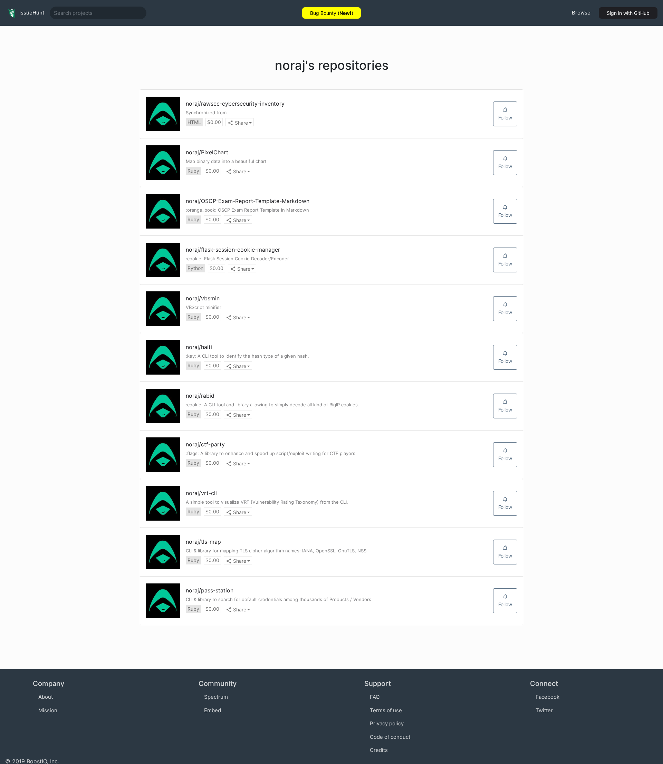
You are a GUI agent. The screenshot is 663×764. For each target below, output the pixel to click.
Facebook (547, 697)
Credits (379, 750)
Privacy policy (387, 723)
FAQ (374, 697)
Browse (581, 12)
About (45, 697)
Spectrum (216, 697)
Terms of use (386, 710)
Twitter (544, 710)
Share (241, 123)
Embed (212, 710)
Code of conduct (390, 737)
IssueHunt (31, 12)
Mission (47, 710)
